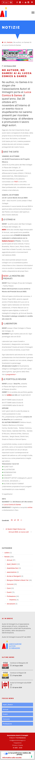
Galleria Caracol (8, 241)
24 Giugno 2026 (17, 665)
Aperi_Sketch (12, 564)
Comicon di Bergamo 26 (19, 663)
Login (6, 2)
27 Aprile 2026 (17, 675)
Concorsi (10, 584)
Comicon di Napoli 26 (18, 673)
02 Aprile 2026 (17, 687)
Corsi (9, 588)
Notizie (7, 557)
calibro (7, 553)
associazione (11, 572)
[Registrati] (11, 2)
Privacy (14, 745)
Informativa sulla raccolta (11, 758)
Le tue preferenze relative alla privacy (19, 753)
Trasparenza (17, 743)
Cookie (20, 745)
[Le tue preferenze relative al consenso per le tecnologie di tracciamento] (31, 756)
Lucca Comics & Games (12, 504)
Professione (11, 596)
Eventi (9, 592)
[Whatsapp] (22, 520)
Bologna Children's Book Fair (17, 580)
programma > (11, 374)
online (9, 395)
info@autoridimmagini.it (17, 740)
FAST (16, 182)
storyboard (11, 604)
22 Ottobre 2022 (10, 66)
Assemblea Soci (12, 568)
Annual (9, 560)
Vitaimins (12, 600)
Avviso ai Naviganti (14, 576)
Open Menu (33, 13)
